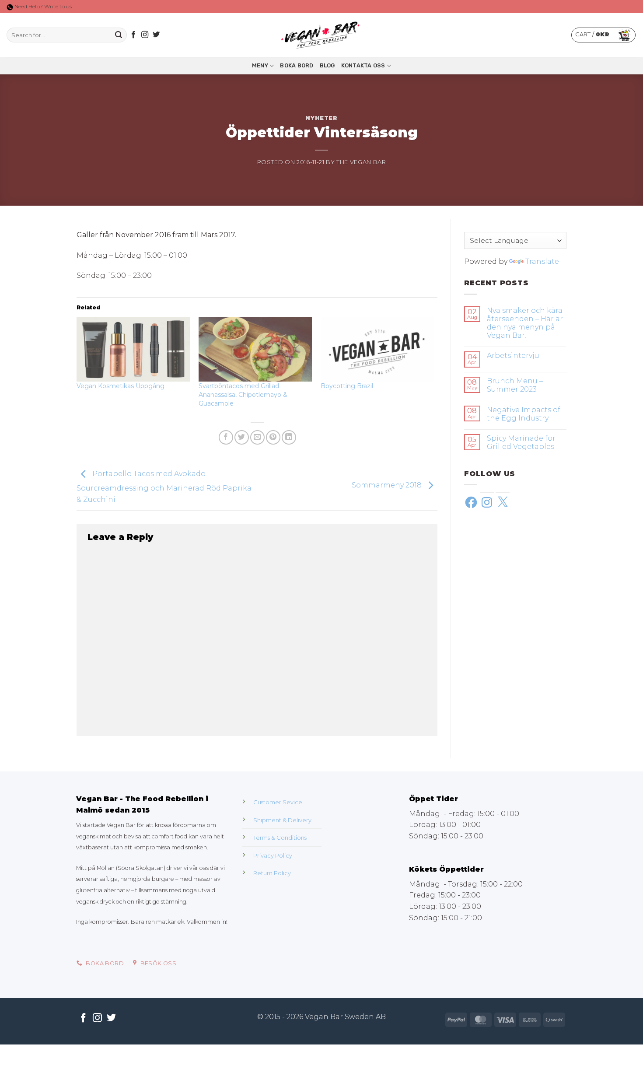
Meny (260, 65)
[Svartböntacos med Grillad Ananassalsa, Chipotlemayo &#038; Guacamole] (255, 349)
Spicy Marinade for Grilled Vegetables (521, 442)
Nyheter (321, 118)
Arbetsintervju (513, 355)
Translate (542, 261)
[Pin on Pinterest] (273, 437)
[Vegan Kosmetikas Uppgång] (133, 349)
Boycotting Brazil (347, 386)
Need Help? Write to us (42, 6)
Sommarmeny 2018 (387, 485)
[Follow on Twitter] (156, 35)
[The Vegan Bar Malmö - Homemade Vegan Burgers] (321, 35)
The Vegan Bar (361, 162)
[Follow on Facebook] (133, 35)
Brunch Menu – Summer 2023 (515, 385)
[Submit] (118, 35)
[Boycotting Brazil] (377, 349)
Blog (327, 65)
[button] (603, 35)
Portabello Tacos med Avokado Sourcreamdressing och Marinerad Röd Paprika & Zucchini (164, 487)
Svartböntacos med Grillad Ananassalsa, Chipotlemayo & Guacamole (243, 394)
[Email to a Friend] (257, 437)
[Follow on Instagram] (144, 35)
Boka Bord (296, 65)
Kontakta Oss (363, 65)
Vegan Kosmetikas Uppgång (120, 386)
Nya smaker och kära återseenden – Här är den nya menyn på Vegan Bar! (525, 323)
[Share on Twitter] (241, 437)
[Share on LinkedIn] (289, 437)
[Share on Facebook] (226, 437)
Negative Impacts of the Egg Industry (523, 414)
